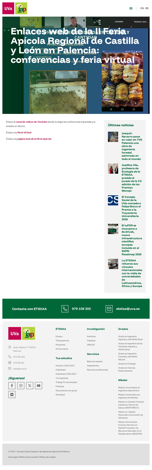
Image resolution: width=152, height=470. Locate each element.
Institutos (91, 336)
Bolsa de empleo (95, 361)
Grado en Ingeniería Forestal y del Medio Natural (127, 356)
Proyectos (60, 344)
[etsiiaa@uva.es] (109, 308)
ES (146, 8)
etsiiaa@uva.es (128, 309)
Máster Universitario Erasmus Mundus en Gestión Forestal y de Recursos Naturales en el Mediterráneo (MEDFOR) (130, 428)
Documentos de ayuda (66, 390)
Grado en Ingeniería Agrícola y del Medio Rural (130, 338)
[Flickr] (11, 394)
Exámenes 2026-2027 (66, 374)
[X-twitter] (29, 385)
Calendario (61, 369)
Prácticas (60, 386)
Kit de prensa (62, 348)
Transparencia (62, 340)
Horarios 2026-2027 (65, 365)
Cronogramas (62, 378)
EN (142, 8)
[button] (130, 8)
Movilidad (60, 394)
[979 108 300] (64, 308)
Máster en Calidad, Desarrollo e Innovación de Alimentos (130, 415)
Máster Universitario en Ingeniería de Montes (129, 396)
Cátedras (91, 340)
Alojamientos (93, 365)
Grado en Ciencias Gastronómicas (126, 369)
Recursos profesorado (97, 369)
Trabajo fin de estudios (66, 382)
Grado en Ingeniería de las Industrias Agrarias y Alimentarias (130, 346)
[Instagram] (20, 385)
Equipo (59, 336)
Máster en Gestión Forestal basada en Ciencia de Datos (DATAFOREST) (131, 404)
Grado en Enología (127, 363)
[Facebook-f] (11, 385)
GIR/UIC (91, 344)
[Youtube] (38, 385)
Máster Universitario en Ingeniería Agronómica (129, 389)
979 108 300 (81, 309)
